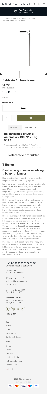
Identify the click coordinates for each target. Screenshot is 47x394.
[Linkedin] (18, 310)
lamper (37, 207)
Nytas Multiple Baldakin (26, 223)
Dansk (10, 369)
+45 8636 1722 (15, 284)
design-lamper (34, 202)
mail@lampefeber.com (18, 281)
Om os (8, 346)
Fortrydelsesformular (14, 361)
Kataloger (9, 353)
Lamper (8, 318)
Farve (23, 108)
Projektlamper (11, 333)
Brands (8, 326)
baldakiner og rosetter (10, 186)
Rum (7, 322)
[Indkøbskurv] (39, 3)
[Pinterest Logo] (23, 310)
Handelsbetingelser (13, 357)
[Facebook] (8, 310)
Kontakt (9, 350)
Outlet (8, 329)
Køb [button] (30, 118)
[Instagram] (13, 310)
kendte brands (33, 238)
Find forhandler (11, 365)
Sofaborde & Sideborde (14, 337)
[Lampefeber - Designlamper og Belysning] (17, 4)
